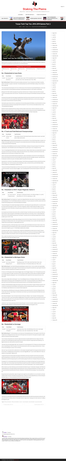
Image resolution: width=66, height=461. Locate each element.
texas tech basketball (31, 401)
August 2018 (54, 232)
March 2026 (54, 43)
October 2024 (54, 78)
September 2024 (55, 80)
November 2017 (55, 251)
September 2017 (55, 255)
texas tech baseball (25, 401)
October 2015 (54, 303)
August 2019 (54, 207)
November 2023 (55, 101)
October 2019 (54, 203)
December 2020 (55, 174)
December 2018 (55, 224)
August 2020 (54, 182)
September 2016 (55, 280)
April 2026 (54, 41)
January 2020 (54, 197)
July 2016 (53, 284)
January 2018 (54, 247)
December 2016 (55, 274)
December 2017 (55, 249)
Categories (20, 14)
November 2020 (55, 176)
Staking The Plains (34, 9)
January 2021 (54, 172)
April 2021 (53, 166)
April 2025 (54, 66)
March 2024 (54, 93)
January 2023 (54, 122)
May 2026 (54, 39)
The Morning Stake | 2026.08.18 (28, 18)
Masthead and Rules (30, 14)
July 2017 (53, 259)
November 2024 (55, 76)
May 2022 (54, 139)
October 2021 (54, 153)
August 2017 (54, 257)
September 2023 (55, 105)
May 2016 (53, 288)
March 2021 (54, 168)
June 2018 (54, 236)
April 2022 (54, 141)
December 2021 (55, 149)
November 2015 (55, 301)
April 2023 (54, 116)
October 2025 (54, 53)
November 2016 (55, 276)
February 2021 (54, 170)
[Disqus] (24, 418)
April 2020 (54, 191)
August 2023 (54, 107)
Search (62, 6)
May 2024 (54, 89)
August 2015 (54, 307)
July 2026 (53, 35)
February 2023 (54, 120)
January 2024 (54, 97)
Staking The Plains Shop (41, 14)
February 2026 (54, 45)
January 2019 (54, 222)
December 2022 (55, 124)
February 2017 (54, 270)
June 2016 (54, 286)
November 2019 (55, 201)
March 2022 (54, 143)
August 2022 (54, 132)
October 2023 (54, 103)
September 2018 (55, 230)
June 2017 (54, 261)
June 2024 (54, 87)
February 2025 (54, 70)
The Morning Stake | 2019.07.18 (8, 404)
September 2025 (55, 55)
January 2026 (54, 47)
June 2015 (54, 311)
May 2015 (53, 313)
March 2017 (54, 268)
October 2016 (54, 278)
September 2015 (55, 305)
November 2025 (55, 51)
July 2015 (53, 309)
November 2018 (55, 226)
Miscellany (5, 54)
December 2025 (55, 49)
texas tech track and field (38, 401)
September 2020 (55, 180)
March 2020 (54, 193)
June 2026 (54, 37)
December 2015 (55, 299)
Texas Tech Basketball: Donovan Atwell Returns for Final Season (45, 18)
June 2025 (54, 62)
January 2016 (54, 297)
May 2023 (54, 114)
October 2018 (54, 228)
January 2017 (54, 272)
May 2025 (54, 64)
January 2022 (54, 147)
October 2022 (54, 128)
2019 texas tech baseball (7, 401)
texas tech (20, 401)
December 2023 (55, 99)
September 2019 (55, 205)
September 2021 (55, 155)
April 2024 (54, 91)
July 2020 (54, 184)
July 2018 (53, 234)
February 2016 (54, 295)
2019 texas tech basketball (15, 401)
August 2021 (54, 157)
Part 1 (6, 68)
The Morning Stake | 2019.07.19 (38, 404)
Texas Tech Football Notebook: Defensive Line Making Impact (12, 18)
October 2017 (54, 253)
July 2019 (53, 209)
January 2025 (54, 72)
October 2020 (54, 178)
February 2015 (54, 320)
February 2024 (54, 95)
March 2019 (54, 218)
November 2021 (55, 151)
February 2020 (54, 195)
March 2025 (54, 68)
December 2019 (55, 199)
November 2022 (55, 126)
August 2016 (54, 282)
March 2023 (54, 118)
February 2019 (54, 220)
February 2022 (54, 145)
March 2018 (54, 243)
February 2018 (54, 245)
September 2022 (55, 130)
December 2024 (55, 74)
